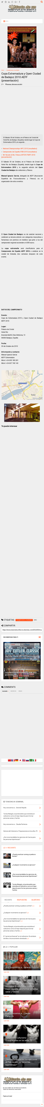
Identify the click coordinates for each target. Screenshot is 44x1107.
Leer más (6, 972)
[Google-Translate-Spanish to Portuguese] (31, 761)
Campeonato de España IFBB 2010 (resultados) (20, 152)
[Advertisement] (22, 15)
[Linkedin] (9, 2)
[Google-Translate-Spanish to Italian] (34, 761)
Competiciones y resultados (12, 70)
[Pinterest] (6, 2)
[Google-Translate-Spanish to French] (13, 761)
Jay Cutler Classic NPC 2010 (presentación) (22, 656)
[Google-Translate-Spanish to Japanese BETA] (20, 761)
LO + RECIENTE (9, 848)
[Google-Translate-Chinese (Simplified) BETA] (9, 761)
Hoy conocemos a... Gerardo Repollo (22, 967)
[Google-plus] (16, 2)
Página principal (7, 1096)
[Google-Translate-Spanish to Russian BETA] (27, 761)
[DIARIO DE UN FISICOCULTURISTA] (22, 11)
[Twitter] (2, 2)
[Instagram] (12, 2)
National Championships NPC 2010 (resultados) (20, 149)
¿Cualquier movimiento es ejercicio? (23, 865)
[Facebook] (19, 2)
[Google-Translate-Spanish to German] (16, 761)
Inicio (2, 70)
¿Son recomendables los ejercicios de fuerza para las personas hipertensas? (21, 1062)
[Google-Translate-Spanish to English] (23, 761)
